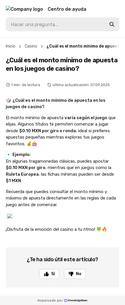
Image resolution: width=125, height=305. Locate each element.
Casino (31, 46)
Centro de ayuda (67, 9)
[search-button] (112, 24)
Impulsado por (50, 300)
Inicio (10, 46)
